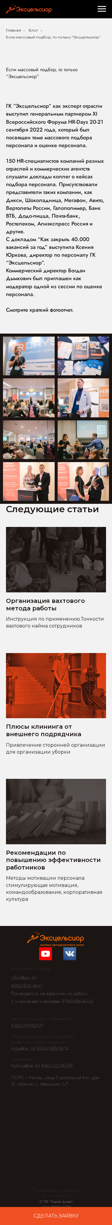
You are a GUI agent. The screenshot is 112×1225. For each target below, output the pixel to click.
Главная (13, 30)
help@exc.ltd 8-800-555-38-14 (40, 1048)
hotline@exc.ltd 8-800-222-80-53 (42, 1065)
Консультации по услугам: (31, 968)
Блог (33, 30)
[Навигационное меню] (102, 9)
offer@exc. (21, 977)
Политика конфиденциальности (56, 1190)
